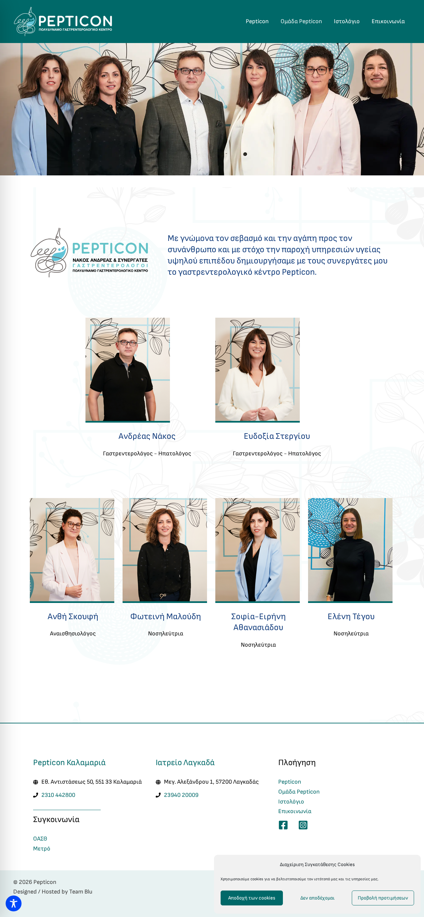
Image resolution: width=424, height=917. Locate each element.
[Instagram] (303, 825)
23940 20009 (181, 795)
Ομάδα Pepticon (301, 21)
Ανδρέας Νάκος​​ (147, 436)
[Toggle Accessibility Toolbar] (13, 903)
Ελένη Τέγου (351, 617)
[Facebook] (283, 825)
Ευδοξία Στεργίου (277, 436)
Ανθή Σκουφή (73, 617)
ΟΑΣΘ (40, 838)
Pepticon (257, 21)
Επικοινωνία (388, 21)
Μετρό (41, 848)
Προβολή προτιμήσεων (383, 898)
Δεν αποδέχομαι (317, 898)
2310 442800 (58, 795)
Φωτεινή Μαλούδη (165, 617)
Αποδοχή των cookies (251, 898)
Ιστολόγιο (347, 21)
